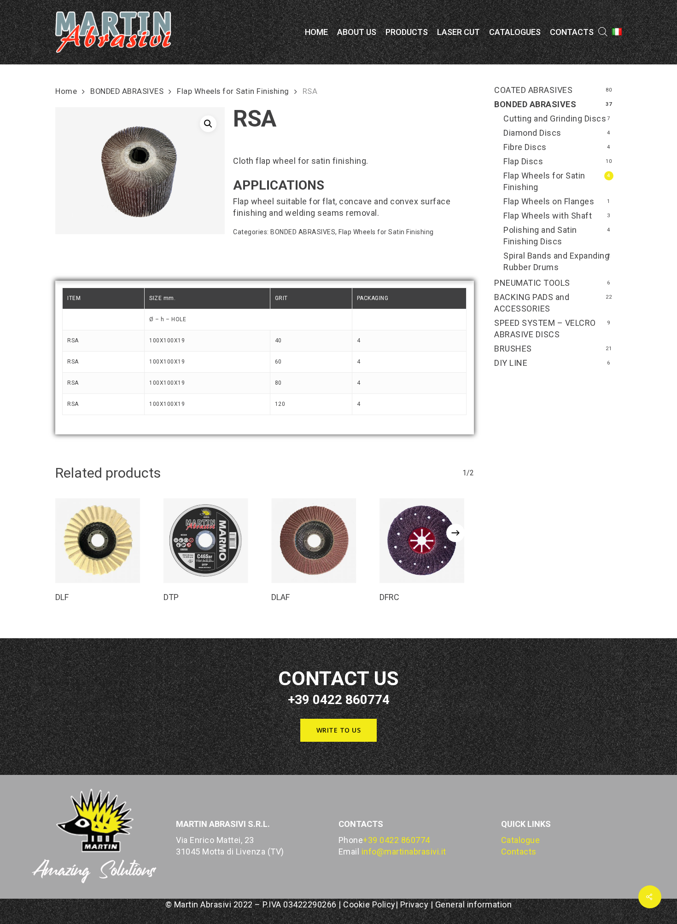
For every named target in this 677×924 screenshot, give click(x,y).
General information (473, 904)
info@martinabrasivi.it (404, 851)
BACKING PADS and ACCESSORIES (531, 302)
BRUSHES (513, 348)
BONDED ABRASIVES (126, 91)
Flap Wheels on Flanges (548, 201)
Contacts (519, 851)
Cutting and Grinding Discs (554, 118)
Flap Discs (523, 161)
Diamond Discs (532, 133)
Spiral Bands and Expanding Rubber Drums (556, 261)
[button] (208, 124)
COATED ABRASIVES (533, 90)
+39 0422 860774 (396, 840)
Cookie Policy (369, 904)
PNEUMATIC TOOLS (532, 283)
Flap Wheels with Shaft (547, 215)
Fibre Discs (525, 147)
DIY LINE (510, 363)
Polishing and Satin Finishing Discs (540, 235)
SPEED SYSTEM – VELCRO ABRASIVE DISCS (545, 328)
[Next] (455, 533)
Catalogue (520, 840)
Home (66, 91)
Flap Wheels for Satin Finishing (233, 91)
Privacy (414, 904)
